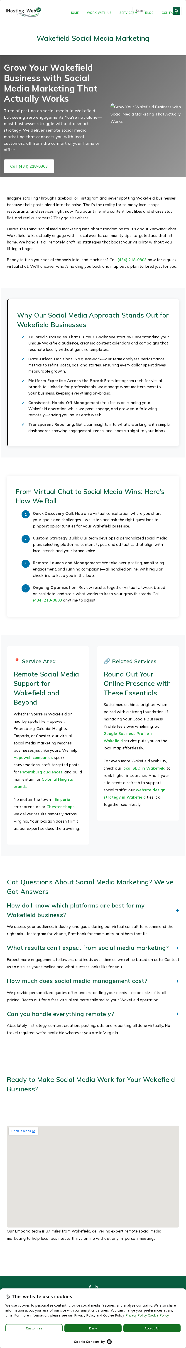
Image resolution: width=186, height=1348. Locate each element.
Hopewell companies (33, 757)
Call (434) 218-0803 (29, 166)
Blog (149, 12)
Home (74, 12)
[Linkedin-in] (96, 1287)
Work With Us (99, 12)
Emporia (62, 799)
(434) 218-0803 (132, 259)
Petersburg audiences (41, 772)
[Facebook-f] (90, 1287)
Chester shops (60, 806)
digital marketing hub (64, 1115)
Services (127, 12)
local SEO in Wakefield (144, 768)
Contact (170, 12)
